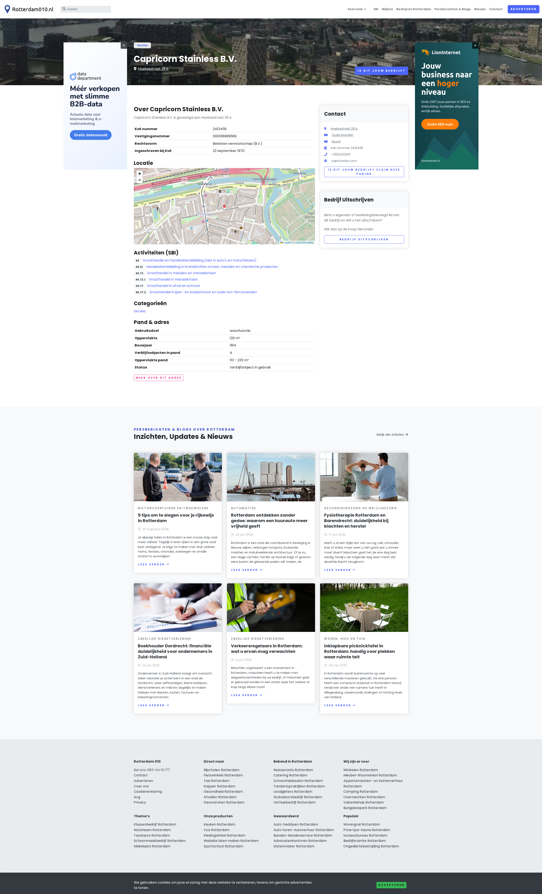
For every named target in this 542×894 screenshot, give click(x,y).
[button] (224, 206)
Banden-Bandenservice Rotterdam (303, 835)
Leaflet (287, 242)
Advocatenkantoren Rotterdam (300, 840)
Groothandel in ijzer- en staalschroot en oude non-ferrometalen (203, 292)
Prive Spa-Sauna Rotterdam (366, 829)
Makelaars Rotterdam (152, 846)
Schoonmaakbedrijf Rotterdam (160, 840)
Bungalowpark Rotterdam (365, 807)
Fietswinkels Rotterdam (223, 775)
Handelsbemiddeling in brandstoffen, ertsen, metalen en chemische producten (212, 266)
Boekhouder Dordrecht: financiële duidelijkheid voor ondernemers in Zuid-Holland (175, 651)
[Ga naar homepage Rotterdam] (28, 9)
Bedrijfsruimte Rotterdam (364, 840)
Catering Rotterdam (290, 775)
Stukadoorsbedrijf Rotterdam (298, 797)
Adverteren (523, 9)
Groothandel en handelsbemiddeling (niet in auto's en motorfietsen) (199, 260)
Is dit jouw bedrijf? (381, 70)
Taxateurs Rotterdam (152, 835)
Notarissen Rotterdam (152, 829)
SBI (375, 9)
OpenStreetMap (305, 242)
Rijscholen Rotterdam (221, 769)
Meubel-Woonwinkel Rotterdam (370, 775)
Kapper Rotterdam (219, 786)
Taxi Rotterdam (217, 780)
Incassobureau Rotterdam (365, 835)
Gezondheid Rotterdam (223, 791)
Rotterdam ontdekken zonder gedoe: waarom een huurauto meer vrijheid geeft (269, 520)
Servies (142, 45)
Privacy (140, 802)
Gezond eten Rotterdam (224, 802)
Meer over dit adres (159, 378)
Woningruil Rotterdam (361, 824)
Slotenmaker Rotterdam (294, 846)
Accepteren (391, 885)
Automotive (243, 508)
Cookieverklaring (148, 791)
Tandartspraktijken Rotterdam (299, 786)
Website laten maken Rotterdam (231, 840)
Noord (336, 141)
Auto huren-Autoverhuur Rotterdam (304, 829)
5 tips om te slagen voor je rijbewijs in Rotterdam (176, 518)
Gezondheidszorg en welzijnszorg (360, 508)
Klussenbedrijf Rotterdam (155, 824)
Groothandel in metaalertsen (173, 279)
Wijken (387, 9)
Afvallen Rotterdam (220, 797)
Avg (137, 797)
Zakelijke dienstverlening (164, 639)
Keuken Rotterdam (219, 824)
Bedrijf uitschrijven (364, 239)
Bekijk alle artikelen (390, 434)
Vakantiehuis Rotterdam (363, 802)
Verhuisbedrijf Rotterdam (295, 802)
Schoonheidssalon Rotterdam (298, 780)
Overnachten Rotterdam (364, 797)
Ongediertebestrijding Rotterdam (371, 846)
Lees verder (151, 564)
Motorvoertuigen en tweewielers (173, 508)
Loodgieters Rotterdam (293, 791)
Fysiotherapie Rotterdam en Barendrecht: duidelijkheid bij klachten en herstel (356, 520)
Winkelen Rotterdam (360, 769)
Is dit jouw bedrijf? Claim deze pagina (364, 172)
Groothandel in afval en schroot (173, 285)
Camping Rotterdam (360, 791)
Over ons (141, 786)
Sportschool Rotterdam (223, 846)
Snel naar (355, 9)
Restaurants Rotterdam (293, 769)
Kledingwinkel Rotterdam (224, 835)
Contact (496, 9)
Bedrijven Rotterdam (413, 9)
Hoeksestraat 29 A (153, 68)
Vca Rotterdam (217, 829)
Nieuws (480, 9)
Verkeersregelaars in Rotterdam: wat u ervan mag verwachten (267, 648)
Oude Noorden (342, 135)
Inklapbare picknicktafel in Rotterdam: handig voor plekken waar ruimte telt (359, 651)
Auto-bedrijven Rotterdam (296, 824)
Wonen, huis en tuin (344, 639)
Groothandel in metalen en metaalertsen (181, 273)
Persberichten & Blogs (452, 9)
